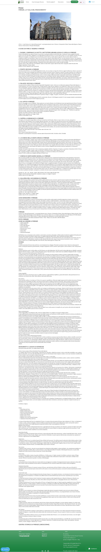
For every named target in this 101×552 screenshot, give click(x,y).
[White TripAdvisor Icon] (42, 551)
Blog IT (44, 535)
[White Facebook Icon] (45, 551)
